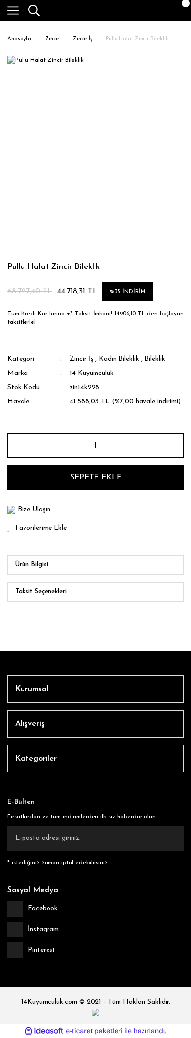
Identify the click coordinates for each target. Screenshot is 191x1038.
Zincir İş (82, 359)
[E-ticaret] (94, 1031)
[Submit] (171, 838)
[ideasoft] (44, 1031)
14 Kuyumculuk (92, 373)
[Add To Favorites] (95, 528)
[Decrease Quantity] (19, 445)
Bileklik (154, 359)
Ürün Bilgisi (31, 564)
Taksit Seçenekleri (41, 591)
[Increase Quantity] (172, 445)
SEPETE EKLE (95, 477)
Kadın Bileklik (119, 359)
